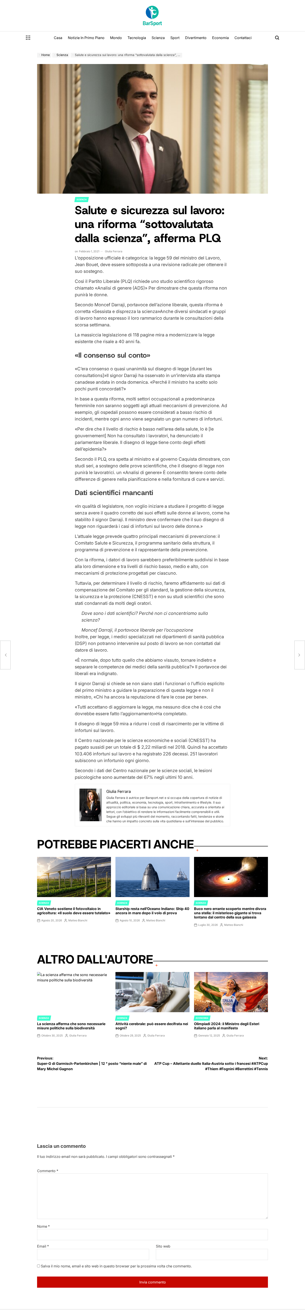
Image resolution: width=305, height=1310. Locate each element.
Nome (43, 1226)
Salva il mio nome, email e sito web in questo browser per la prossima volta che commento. (116, 1266)
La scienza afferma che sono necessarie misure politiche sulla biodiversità (71, 1026)
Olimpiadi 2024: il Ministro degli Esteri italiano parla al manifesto (226, 1026)
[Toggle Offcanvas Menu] (28, 37)
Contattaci (243, 37)
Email (43, 1246)
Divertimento (196, 37)
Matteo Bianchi (77, 920)
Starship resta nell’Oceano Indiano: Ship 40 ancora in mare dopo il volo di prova (152, 910)
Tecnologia (136, 37)
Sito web (163, 1246)
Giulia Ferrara (113, 251)
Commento (47, 1171)
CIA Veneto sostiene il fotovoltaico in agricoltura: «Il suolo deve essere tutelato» (73, 910)
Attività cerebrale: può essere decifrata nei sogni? (151, 1026)
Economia (220, 37)
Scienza (158, 37)
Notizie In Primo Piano (86, 37)
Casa (58, 37)
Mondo (116, 37)
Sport (175, 37)
